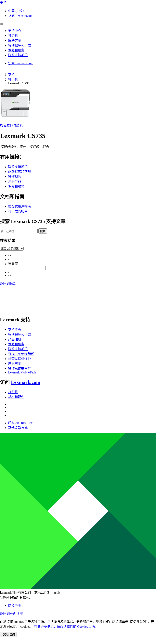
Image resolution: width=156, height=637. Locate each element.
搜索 (42, 231)
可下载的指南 (18, 211)
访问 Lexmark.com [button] (20, 15)
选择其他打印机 (11, 125)
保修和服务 (16, 186)
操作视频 (14, 176)
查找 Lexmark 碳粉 (21, 354)
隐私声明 (14, 605)
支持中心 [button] (14, 30)
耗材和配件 (16, 397)
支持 (11, 74)
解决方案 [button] (14, 40)
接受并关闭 (8, 634)
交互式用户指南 (19, 206)
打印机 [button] (13, 35)
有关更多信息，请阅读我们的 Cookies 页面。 (66, 626)
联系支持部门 (18, 167)
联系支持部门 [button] (18, 55)
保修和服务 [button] (16, 50)
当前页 (13, 264)
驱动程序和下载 (19, 171)
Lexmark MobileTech (22, 372)
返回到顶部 (8, 283)
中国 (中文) (16, 11)
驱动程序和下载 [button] (19, 45)
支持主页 (14, 329)
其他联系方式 (18, 427)
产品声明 (14, 363)
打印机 (13, 79)
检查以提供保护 (19, 358)
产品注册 (14, 339)
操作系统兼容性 (19, 368)
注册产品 (14, 181)
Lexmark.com (25, 382)
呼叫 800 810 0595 (20, 423)
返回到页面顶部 (11, 613)
